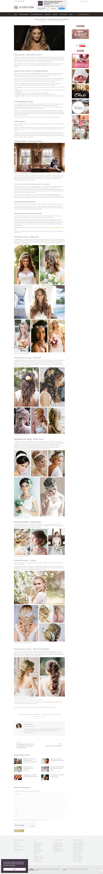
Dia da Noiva (36, 852)
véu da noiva (47, 178)
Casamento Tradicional (58, 849)
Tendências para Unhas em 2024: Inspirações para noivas (30, 775)
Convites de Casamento (78, 851)
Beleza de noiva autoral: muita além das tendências (57, 759)
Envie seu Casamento (18, 846)
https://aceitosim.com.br (29, 726)
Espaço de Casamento (78, 847)
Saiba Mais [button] (12, 865)
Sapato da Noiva (37, 849)
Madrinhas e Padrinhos (39, 857)
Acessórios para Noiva (39, 851)
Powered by (40, 8)
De (36, 714)
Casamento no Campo (58, 844)
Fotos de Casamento (77, 856)
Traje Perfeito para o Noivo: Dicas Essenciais (57, 775)
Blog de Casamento (55, 869)
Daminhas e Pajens (38, 861)
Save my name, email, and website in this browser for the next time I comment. (31, 819)
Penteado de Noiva (38, 844)
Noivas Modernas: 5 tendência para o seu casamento (28, 768)
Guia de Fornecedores (83, 14)
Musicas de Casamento (78, 849)
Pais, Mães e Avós (37, 856)
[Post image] (18, 761)
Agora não (53, 8)
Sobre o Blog (17, 842)
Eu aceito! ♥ (61, 8)
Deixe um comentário (56, 714)
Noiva (23, 714)
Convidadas (36, 859)
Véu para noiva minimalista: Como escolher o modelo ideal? (57, 768)
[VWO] (43, 8)
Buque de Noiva (37, 847)
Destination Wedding (58, 846)
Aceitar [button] (14, 869)
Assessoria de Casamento (78, 842)
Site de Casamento (77, 852)
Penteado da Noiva (28, 714)
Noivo (35, 854)
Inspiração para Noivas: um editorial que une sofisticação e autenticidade (30, 760)
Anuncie (16, 847)
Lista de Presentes (77, 854)
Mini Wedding (56, 847)
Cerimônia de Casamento (78, 844)
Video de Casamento (77, 857)
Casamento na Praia (57, 842)
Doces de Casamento (77, 861)
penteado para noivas (40, 716)
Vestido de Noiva (37, 842)
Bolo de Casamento (77, 859)
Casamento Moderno (58, 851)
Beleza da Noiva (37, 846)
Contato (16, 844)
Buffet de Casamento (77, 846)
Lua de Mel (16, 851)
